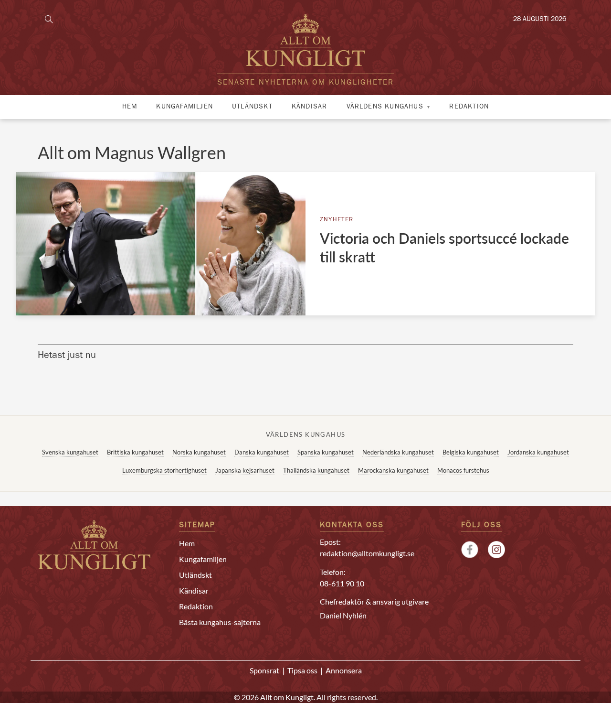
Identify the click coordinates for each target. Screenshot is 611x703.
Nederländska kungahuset (398, 452)
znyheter (337, 220)
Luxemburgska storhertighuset (164, 470)
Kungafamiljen (184, 107)
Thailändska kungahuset (316, 470)
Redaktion (469, 107)
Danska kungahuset (261, 452)
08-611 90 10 (342, 583)
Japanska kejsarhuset (244, 470)
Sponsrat (264, 670)
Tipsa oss (302, 670)
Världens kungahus (385, 107)
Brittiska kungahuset (135, 452)
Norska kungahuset (199, 452)
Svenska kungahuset (70, 452)
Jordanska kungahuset (538, 452)
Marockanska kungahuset (393, 470)
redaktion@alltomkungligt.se (367, 553)
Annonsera (344, 670)
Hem (129, 107)
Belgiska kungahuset (470, 452)
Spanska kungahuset (325, 452)
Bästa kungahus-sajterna (220, 622)
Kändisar (309, 107)
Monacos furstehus (463, 470)
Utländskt (252, 107)
